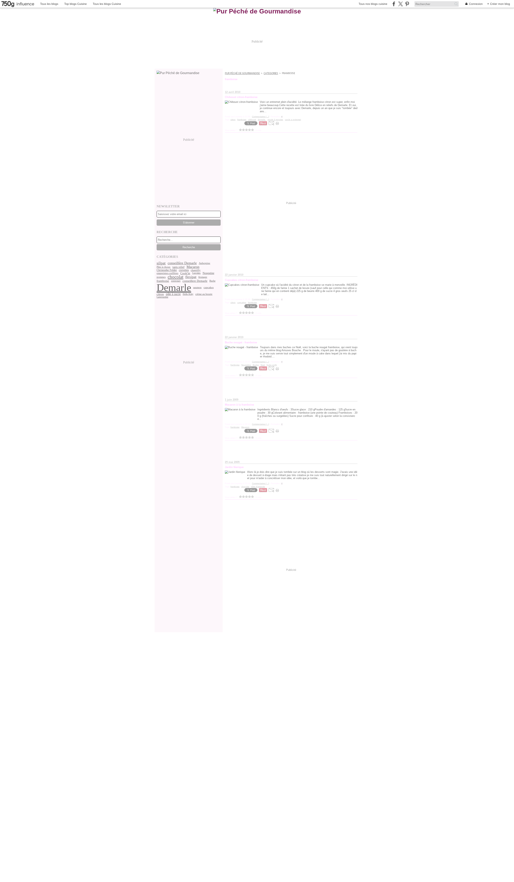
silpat (161, 263)
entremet (176, 280)
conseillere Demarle (195, 280)
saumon (197, 287)
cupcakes (209, 287)
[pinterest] (407, 4)
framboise (163, 280)
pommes (161, 277)
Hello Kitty (188, 294)
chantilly (196, 270)
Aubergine (204, 263)
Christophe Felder (167, 270)
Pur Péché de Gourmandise (242, 73)
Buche (212, 281)
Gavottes (196, 273)
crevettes (184, 270)
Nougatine (208, 273)
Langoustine (162, 297)
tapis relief (178, 267)
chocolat (175, 277)
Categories (271, 73)
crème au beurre (203, 294)
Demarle (174, 287)
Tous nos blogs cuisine (373, 3)
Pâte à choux (163, 267)
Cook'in (185, 273)
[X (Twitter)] (400, 4)
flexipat (190, 277)
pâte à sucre (173, 294)
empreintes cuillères (167, 273)
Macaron (193, 267)
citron (160, 294)
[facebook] (393, 4)
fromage (202, 277)
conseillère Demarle (182, 263)
